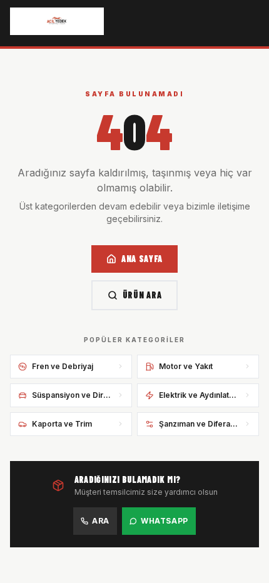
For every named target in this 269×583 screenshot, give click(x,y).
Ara (100, 520)
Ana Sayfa (142, 258)
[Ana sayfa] (57, 21)
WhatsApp (164, 520)
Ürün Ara (142, 295)
